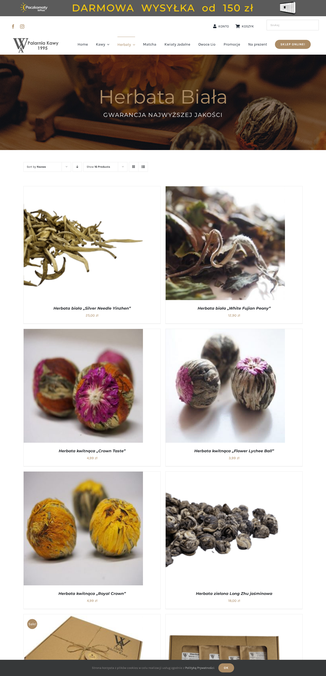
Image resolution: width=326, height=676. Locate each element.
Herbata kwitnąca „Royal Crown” (92, 593)
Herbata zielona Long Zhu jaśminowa (234, 593)
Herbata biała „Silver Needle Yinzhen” (92, 308)
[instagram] (22, 26)
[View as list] (143, 167)
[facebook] (13, 26)
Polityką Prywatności (199, 668)
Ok (226, 668)
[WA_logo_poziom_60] (35, 40)
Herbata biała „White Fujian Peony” (234, 308)
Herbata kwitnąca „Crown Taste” (92, 451)
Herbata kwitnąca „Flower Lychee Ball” (234, 451)
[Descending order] (77, 167)
